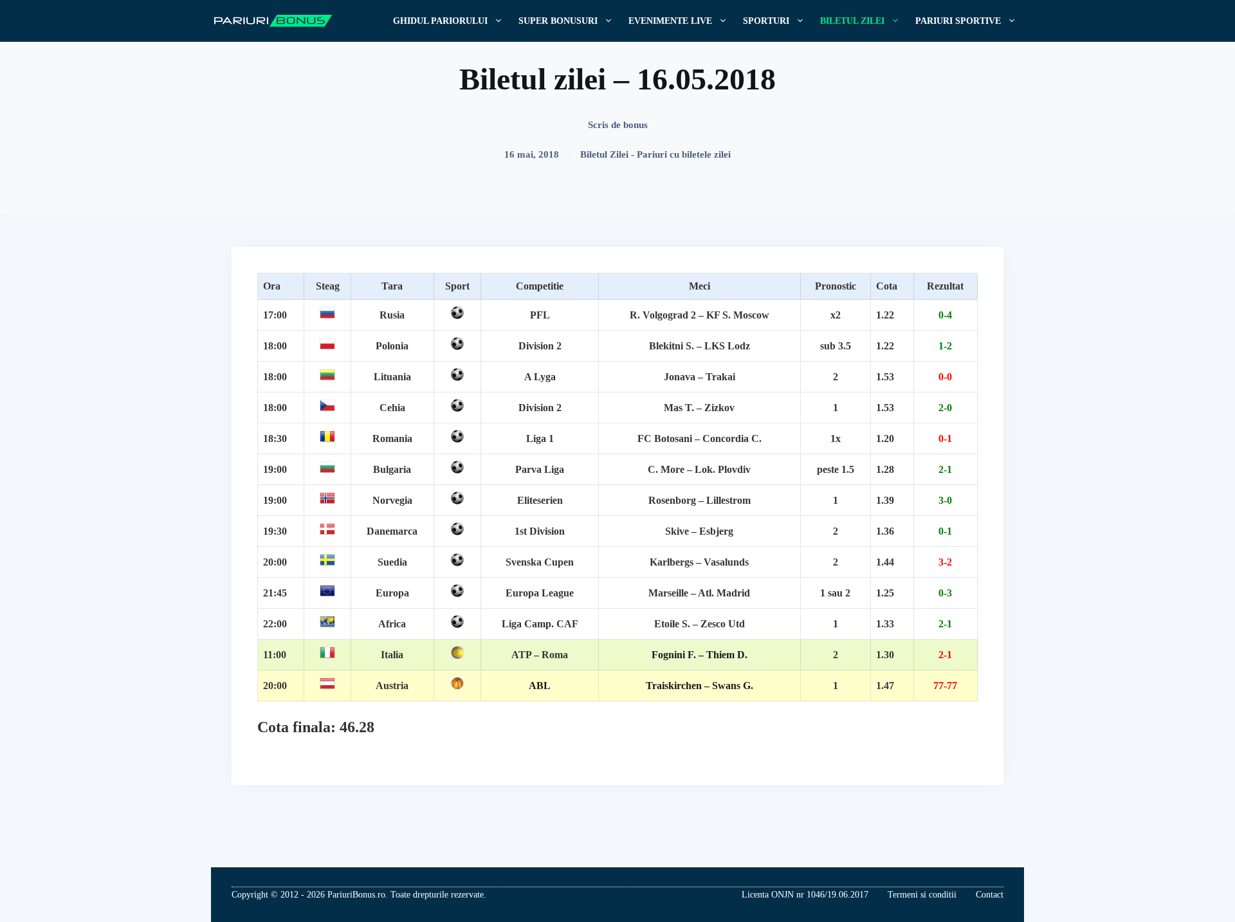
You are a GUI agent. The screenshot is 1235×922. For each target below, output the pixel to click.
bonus (635, 125)
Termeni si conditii (922, 894)
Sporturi (766, 21)
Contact (989, 894)
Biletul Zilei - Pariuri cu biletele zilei (655, 154)
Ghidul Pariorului (440, 21)
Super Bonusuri (558, 21)
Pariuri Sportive (958, 21)
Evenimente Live (670, 21)
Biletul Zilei (852, 21)
